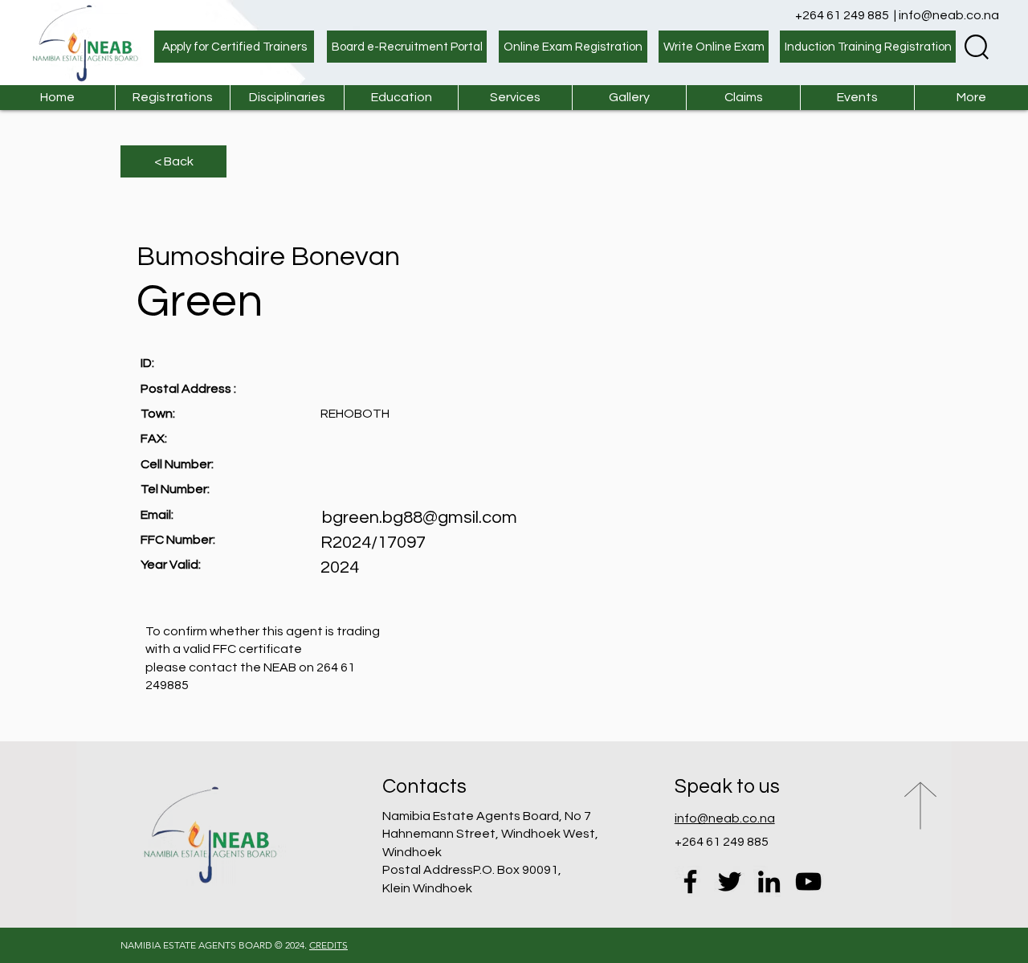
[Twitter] (729, 881)
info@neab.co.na (949, 15)
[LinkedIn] (769, 881)
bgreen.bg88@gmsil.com (419, 517)
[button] (515, 97)
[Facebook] (690, 881)
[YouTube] (808, 881)
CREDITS (328, 945)
